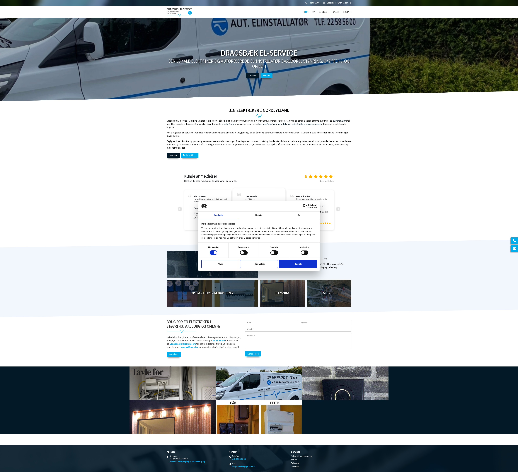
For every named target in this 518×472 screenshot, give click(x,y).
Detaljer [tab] (259, 215)
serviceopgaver (313, 124)
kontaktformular (189, 347)
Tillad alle (297, 264)
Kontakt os (173, 354)
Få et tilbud (191, 155)
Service (294, 460)
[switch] (244, 253)
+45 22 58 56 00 (239, 459)
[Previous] (179, 209)
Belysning (295, 463)
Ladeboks (295, 467)
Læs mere (252, 75)
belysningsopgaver (267, 124)
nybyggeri (229, 124)
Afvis (220, 264)
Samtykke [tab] (218, 215)
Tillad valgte (259, 264)
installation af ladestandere (291, 124)
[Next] (338, 209)
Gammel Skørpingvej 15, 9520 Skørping (187, 461)
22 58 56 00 (314, 3)
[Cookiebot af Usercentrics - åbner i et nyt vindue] (305, 206)
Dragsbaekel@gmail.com (337, 3)
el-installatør (339, 120)
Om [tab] (299, 215)
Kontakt (266, 75)
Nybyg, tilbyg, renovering (301, 456)
